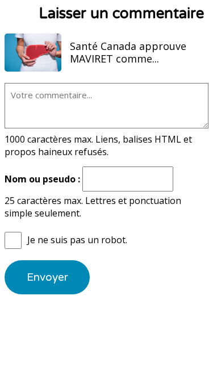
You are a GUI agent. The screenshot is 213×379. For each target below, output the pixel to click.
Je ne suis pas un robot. (77, 240)
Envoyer (47, 277)
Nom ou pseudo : (42, 179)
